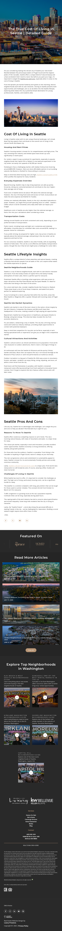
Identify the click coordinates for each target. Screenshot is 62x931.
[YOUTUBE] (18, 911)
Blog (31, 826)
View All (31, 650)
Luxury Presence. (10, 922)
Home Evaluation (31, 821)
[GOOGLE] (23, 911)
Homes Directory (46, 867)
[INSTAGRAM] (10, 911)
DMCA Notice (8, 905)
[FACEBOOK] (5, 911)
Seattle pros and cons (27, 79)
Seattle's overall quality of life (47, 175)
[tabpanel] (31, 728)
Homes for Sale (31, 815)
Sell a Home (31, 817)
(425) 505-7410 (31, 834)
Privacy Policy (23, 926)
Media (31, 824)
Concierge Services (31, 819)
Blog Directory (17, 856)
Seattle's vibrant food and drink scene (22, 466)
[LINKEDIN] (14, 911)
